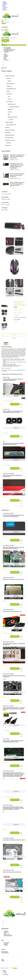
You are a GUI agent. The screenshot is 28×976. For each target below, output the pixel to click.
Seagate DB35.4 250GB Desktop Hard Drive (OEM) (14, 839)
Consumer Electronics (9, 122)
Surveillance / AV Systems (9, 49)
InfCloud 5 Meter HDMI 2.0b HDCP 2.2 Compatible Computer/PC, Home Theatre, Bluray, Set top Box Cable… (14, 708)
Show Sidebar (4, 67)
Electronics (6, 51)
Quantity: (3, 329)
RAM (9, 114)
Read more (14, 700)
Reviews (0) (6, 344)
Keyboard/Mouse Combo (11, 88)
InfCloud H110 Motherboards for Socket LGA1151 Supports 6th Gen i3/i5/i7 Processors (13, 548)
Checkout (6, 943)
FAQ (4, 6)
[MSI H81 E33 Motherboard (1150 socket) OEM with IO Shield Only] (12, 695)
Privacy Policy (7, 934)
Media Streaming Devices (11, 124)
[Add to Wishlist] (21, 404)
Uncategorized (7, 145)
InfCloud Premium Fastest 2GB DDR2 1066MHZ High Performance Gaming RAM (13, 444)
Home (4, 1)
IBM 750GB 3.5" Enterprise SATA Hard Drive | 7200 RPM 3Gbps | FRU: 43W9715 (17, 156)
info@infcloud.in (5, 952)
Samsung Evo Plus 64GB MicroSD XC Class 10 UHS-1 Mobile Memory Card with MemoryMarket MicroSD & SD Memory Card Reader (13, 808)
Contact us (5, 7)
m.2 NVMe (11, 119)
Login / (2, 29)
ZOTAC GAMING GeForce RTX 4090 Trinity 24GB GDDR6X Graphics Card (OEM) (17, 184)
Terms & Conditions (8, 935)
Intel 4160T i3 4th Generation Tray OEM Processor (13, 579)
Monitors (8, 91)
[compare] (8, 404)
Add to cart (14, 334)
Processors (10, 111)
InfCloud (9, 80)
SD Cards (9, 98)
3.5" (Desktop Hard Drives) (14, 106)
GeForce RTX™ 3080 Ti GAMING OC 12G (12, 611)
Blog (4, 5)
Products (5, 3)
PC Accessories (7, 47)
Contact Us (6, 932)
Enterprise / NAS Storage (10, 129)
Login (4, 8)
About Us (5, 2)
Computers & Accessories (10, 75)
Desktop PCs (8, 78)
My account (6, 942)
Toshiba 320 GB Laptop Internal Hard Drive (12, 871)
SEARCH (5, 40)
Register (5, 9)
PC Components (7, 48)
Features (5, 343)
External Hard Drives (10, 83)
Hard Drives (8, 142)
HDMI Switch (7, 132)
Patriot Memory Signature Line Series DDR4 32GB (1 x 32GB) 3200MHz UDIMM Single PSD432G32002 (16, 165)
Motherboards (10, 109)
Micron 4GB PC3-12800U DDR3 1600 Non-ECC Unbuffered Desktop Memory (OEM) (13, 741)
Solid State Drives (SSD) (12, 116)
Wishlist (5, 944)
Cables (9, 96)
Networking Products (8, 50)
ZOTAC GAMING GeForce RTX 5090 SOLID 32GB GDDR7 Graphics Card (17, 175)
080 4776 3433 (4, 951)
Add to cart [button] (15, 404)
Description (6, 342)
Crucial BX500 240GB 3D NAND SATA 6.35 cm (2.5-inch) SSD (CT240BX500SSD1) (13, 516)
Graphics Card (9, 86)
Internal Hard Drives (11, 104)
